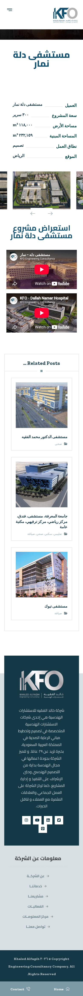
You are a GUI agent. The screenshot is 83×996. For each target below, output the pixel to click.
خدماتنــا (35, 886)
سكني (48, 534)
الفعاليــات (36, 906)
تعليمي (57, 534)
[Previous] (36, 213)
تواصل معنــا (35, 926)
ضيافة (31, 534)
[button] (59, 820)
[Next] (47, 213)
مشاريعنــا (35, 896)
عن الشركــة (35, 876)
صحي (58, 444)
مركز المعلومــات (36, 916)
